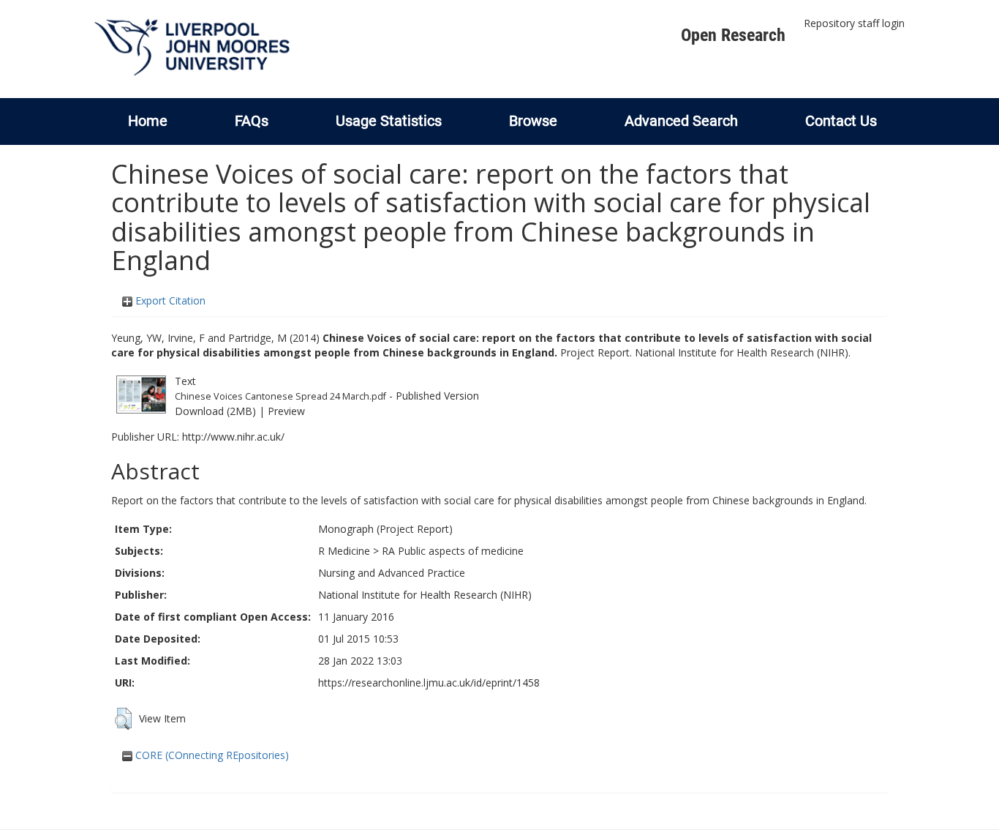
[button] (123, 719)
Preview (286, 411)
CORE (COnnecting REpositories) (210, 755)
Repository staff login (854, 23)
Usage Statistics (389, 121)
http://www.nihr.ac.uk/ (233, 437)
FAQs (251, 121)
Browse (533, 121)
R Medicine (344, 551)
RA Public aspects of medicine (453, 551)
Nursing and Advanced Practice (391, 573)
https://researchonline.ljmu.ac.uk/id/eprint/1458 (429, 682)
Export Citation (169, 300)
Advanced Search (681, 121)
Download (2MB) (215, 411)
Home (147, 121)
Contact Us (841, 121)
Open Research (733, 35)
